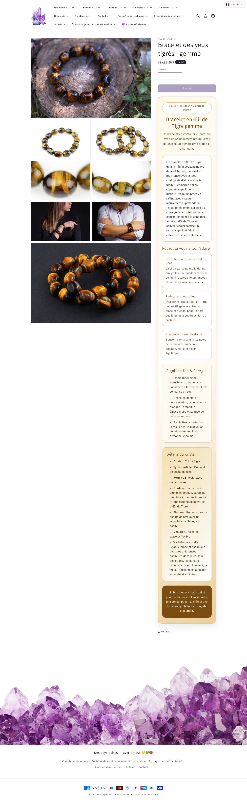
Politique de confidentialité (165, 761)
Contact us (145, 767)
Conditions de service (75, 761)
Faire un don (103, 767)
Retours (130, 767)
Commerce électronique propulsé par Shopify (135, 794)
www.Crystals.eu (105, 794)
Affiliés (118, 767)
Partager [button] (166, 631)
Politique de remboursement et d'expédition (119, 761)
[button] (198, 16)
